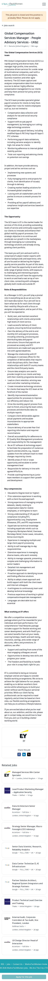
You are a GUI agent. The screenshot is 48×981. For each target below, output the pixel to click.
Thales (14, 795)
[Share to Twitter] (29, 754)
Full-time (25, 812)
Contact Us (17, 964)
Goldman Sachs (18, 926)
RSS (2, 964)
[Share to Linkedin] (24, 754)
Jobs (8, 964)
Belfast (22, 795)
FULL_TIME (24, 853)
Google (15, 853)
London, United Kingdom (25, 778)
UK (32, 853)
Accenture (16, 812)
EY (5, 46)
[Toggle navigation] (44, 4)
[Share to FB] (19, 754)
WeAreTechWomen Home (36, 964)
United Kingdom (26, 906)
